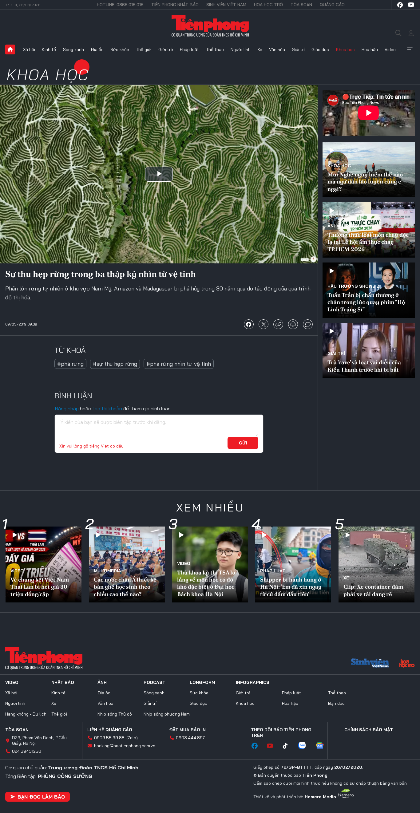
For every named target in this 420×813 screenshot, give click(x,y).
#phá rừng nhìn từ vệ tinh (178, 363)
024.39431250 (26, 751)
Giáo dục (320, 49)
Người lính (241, 49)
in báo (293, 324)
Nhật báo (62, 682)
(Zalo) (132, 737)
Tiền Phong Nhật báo (175, 4)
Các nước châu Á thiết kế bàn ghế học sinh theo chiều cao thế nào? (125, 587)
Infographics (252, 682)
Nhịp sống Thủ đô (114, 714)
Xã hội (29, 49)
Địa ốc (97, 49)
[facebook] (400, 5)
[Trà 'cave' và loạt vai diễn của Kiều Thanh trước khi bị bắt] (369, 350)
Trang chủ (10, 49)
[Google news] (323, 746)
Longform (202, 682)
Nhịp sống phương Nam (167, 714)
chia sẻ (249, 324)
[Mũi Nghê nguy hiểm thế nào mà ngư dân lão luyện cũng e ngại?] (369, 169)
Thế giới (144, 49)
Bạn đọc (336, 703)
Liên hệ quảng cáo (109, 729)
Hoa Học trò (268, 4)
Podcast (154, 682)
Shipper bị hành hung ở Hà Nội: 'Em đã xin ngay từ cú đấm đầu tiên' (291, 587)
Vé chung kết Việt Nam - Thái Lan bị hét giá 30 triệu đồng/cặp (41, 587)
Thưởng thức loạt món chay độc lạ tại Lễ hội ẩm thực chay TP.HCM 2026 (368, 242)
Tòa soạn (301, 4)
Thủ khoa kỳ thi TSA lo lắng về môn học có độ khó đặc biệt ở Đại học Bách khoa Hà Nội (206, 583)
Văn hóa (277, 49)
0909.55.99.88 (109, 737)
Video (390, 49)
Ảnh (102, 682)
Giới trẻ (165, 49)
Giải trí (298, 49)
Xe (259, 49)
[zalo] (305, 746)
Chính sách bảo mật (368, 729)
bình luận (308, 324)
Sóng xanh (73, 49)
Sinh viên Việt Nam (226, 4)
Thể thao (215, 49)
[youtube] (411, 5)
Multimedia (107, 571)
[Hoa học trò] (407, 663)
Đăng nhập (66, 408)
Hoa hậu (370, 49)
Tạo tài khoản (107, 408)
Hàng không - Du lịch (25, 714)
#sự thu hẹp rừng (115, 363)
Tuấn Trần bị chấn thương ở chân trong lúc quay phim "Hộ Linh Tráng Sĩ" (366, 302)
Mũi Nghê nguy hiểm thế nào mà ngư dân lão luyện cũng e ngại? (365, 181)
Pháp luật (189, 49)
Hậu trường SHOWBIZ (353, 286)
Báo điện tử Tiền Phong (210, 26)
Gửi (243, 443)
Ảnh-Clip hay (343, 226)
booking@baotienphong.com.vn (124, 745)
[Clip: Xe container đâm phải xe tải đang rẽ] (376, 564)
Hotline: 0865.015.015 (120, 4)
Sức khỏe (119, 49)
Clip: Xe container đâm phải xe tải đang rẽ (373, 590)
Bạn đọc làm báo (41, 797)
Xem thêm (410, 49)
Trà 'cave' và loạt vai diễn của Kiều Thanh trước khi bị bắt (364, 366)
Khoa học (345, 49)
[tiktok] (288, 746)
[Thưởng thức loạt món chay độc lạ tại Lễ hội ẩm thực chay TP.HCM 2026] (369, 230)
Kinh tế (49, 49)
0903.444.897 (190, 737)
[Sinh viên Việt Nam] (370, 663)
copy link (278, 324)
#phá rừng (70, 363)
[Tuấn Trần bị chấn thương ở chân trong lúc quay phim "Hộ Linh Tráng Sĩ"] (369, 290)
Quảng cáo (332, 4)
